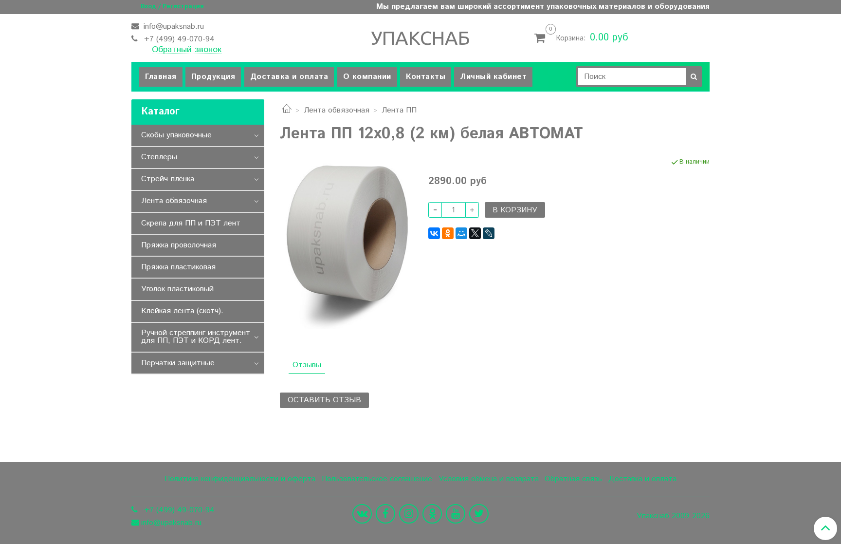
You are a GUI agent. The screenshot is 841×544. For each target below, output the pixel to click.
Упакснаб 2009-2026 (673, 516)
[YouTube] (455, 514)
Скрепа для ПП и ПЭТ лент (190, 223)
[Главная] (287, 110)
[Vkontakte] (362, 514)
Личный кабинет (493, 76)
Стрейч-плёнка (167, 179)
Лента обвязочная (336, 110)
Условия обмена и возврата (489, 479)
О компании (367, 76)
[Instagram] (409, 514)
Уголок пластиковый (177, 289)
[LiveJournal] (488, 233)
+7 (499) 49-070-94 (178, 39)
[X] (475, 233)
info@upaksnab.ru (172, 26)
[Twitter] (479, 514)
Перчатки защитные (178, 363)
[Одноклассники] (448, 233)
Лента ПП (399, 110)
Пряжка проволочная (178, 245)
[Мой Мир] (461, 233)
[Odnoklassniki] (432, 514)
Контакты (425, 76)
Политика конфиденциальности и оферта (240, 479)
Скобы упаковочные (176, 135)
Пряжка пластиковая (178, 267)
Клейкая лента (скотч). (182, 311)
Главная (161, 76)
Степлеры (159, 157)
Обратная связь (573, 479)
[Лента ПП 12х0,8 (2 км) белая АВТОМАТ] (346, 243)
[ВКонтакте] (434, 233)
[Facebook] (385, 514)
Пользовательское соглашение (377, 479)
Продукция (213, 76)
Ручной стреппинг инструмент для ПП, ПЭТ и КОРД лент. (195, 336)
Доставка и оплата (289, 76)
